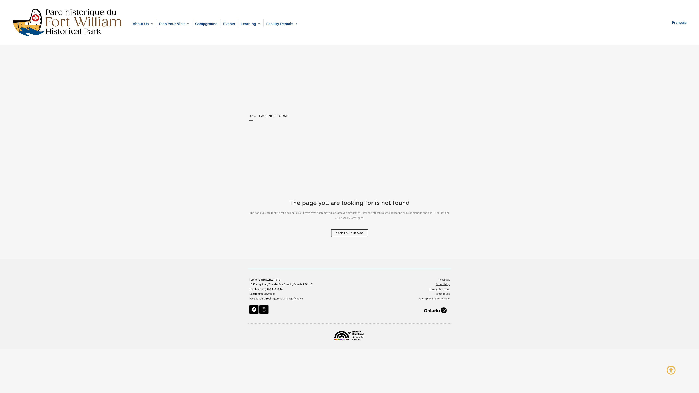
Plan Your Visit (172, 24)
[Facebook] (253, 309)
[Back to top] (671, 370)
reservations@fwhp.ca (290, 298)
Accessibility (443, 284)
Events (229, 24)
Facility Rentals (279, 24)
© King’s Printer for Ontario (434, 298)
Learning (248, 24)
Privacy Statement (439, 289)
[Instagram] (263, 309)
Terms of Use (442, 293)
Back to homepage (350, 233)
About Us (141, 24)
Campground (206, 24)
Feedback (444, 279)
